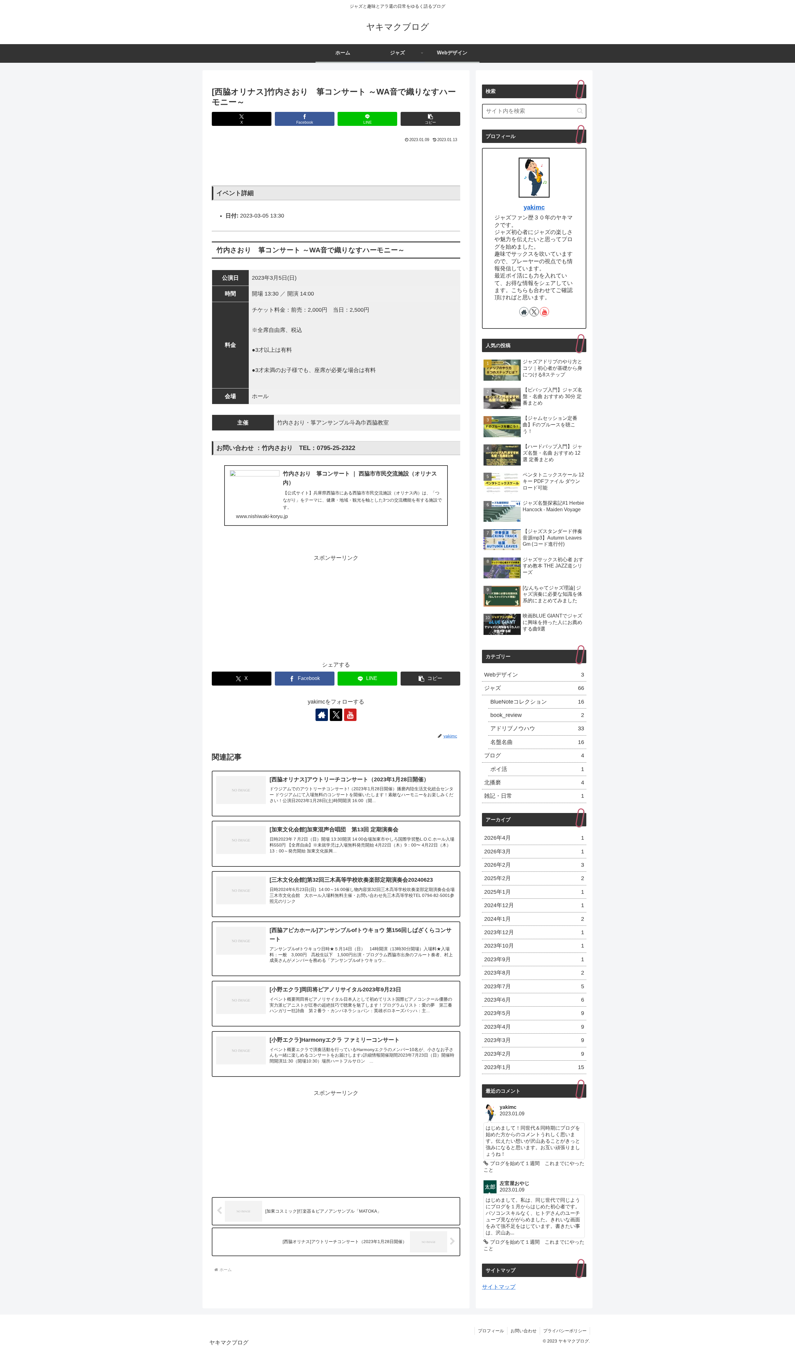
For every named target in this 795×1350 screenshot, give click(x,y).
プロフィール (491, 1330)
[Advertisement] (336, 162)
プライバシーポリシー (565, 1330)
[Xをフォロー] (336, 715)
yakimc (534, 207)
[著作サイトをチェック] (322, 715)
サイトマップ (499, 1287)
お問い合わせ (524, 1330)
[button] (430, 119)
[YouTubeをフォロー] (350, 715)
